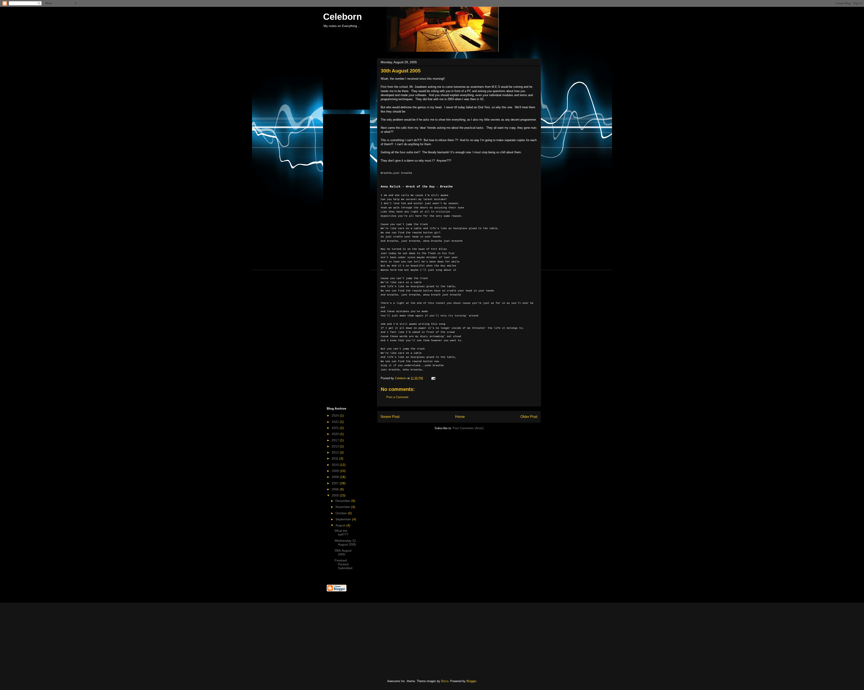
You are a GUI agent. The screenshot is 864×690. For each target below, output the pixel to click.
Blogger (471, 681)
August (340, 525)
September (343, 519)
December (343, 501)
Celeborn (342, 17)
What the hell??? (341, 532)
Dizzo (444, 681)
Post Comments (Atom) (468, 428)
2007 (336, 483)
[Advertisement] (349, 82)
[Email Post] (433, 378)
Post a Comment (397, 397)
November (343, 507)
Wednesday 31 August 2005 (345, 542)
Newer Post (390, 417)
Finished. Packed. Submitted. (344, 564)
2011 (335, 458)
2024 (336, 415)
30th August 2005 (343, 552)
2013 (336, 446)
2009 (336, 471)
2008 (336, 477)
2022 (336, 422)
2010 (336, 465)
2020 (336, 434)
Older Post (528, 417)
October (341, 513)
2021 (336, 428)
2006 (336, 489)
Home (460, 417)
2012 (336, 452)
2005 (336, 495)
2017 (336, 440)
